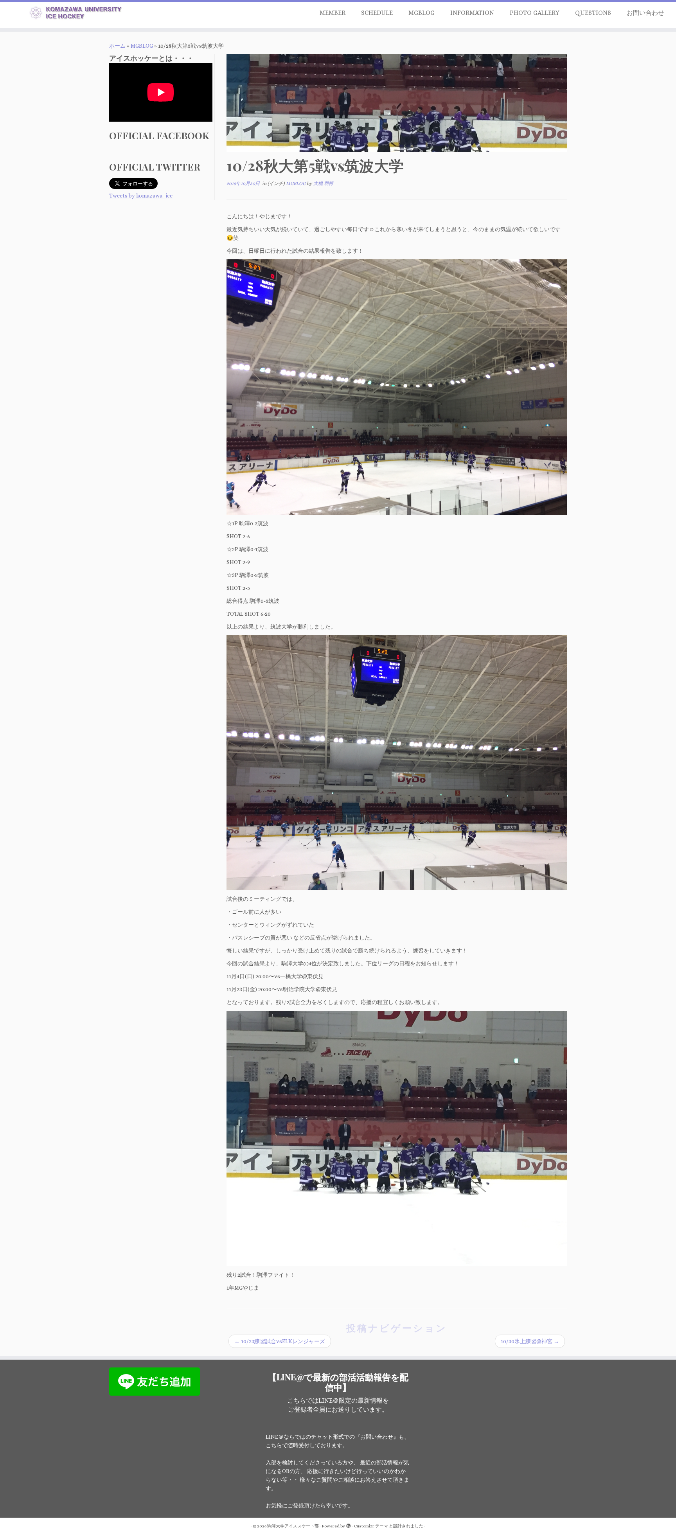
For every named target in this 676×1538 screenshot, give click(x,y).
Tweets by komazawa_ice (141, 195)
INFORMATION (472, 12)
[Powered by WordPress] (348, 1524)
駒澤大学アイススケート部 (293, 1526)
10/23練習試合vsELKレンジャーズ (279, 1341)
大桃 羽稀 (323, 183)
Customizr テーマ (371, 1526)
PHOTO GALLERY (534, 12)
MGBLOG (421, 12)
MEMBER (332, 12)
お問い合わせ (645, 12)
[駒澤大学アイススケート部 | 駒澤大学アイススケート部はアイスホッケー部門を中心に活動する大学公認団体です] (78, 14)
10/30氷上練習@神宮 (530, 1341)
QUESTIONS (593, 12)
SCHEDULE (377, 12)
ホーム (117, 46)
